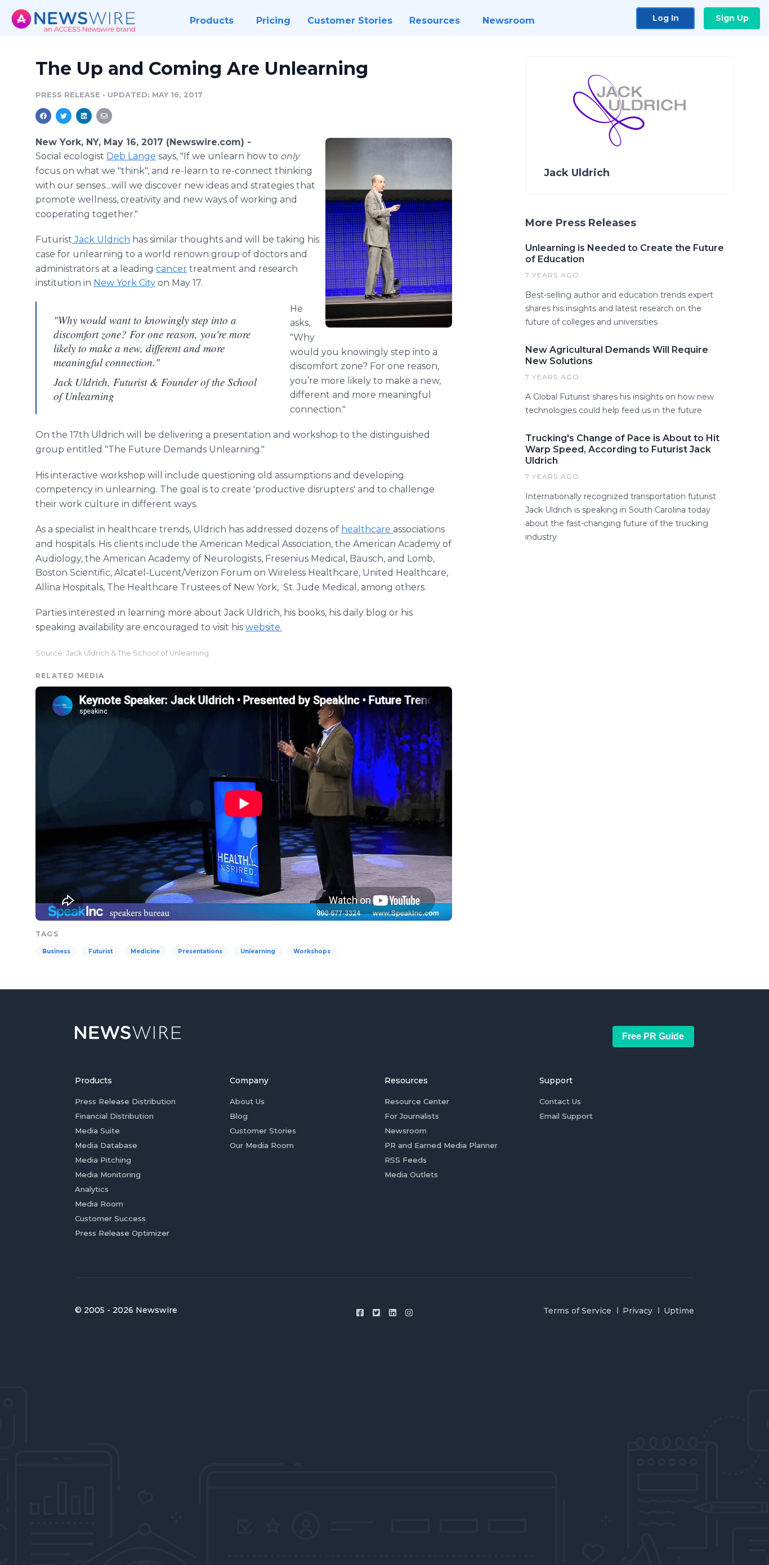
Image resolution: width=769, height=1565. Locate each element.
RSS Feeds (405, 1159)
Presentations (200, 951)
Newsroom (405, 1130)
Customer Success (110, 1218)
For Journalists (411, 1115)
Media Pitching (103, 1159)
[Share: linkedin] (84, 116)
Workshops (311, 951)
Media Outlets (411, 1174)
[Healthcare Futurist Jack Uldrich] (388, 232)
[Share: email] (104, 116)
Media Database (106, 1145)
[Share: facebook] (43, 116)
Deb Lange (131, 156)
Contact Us (560, 1101)
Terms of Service (577, 1311)
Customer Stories (263, 1130)
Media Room (99, 1203)
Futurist (100, 951)
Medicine (145, 951)
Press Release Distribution (125, 1101)
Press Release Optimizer (122, 1232)
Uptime (679, 1311)
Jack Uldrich (101, 239)
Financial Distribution (114, 1115)
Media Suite (97, 1130)
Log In (665, 18)
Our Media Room (262, 1145)
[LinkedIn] (392, 1312)
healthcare (367, 529)
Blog (239, 1115)
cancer (171, 268)
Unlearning (257, 951)
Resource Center (416, 1101)
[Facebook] (360, 1312)
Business (56, 951)
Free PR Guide (653, 1036)
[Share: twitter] (63, 116)
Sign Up (732, 18)
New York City (124, 282)
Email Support (566, 1115)
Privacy (637, 1311)
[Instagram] (409, 1312)
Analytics (92, 1189)
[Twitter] (376, 1312)
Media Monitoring (108, 1174)
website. (263, 627)
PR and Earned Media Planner (441, 1145)
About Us (247, 1101)
